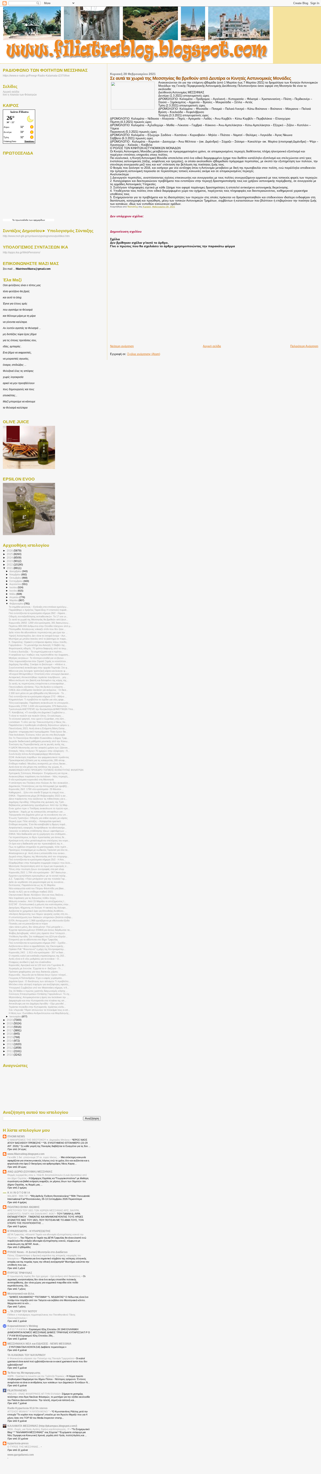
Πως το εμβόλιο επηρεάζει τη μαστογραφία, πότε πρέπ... (38, 847)
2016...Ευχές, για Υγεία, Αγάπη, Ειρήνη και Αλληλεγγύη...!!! (38, 1429)
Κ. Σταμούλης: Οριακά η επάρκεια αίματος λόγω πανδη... (38, 642)
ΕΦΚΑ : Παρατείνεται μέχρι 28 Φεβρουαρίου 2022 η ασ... (38, 795)
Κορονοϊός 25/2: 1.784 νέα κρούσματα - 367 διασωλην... (38, 872)
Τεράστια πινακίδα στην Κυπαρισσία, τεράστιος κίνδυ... (37, 1007)
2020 (10, 1019)
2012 (10, 1047)
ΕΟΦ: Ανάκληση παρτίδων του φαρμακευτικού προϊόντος (39, 757)
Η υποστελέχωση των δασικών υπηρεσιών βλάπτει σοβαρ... (41, 917)
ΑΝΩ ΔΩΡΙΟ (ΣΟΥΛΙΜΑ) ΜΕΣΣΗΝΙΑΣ (29, 1171)
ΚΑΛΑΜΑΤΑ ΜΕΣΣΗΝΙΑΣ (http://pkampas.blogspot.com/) (42, 1425)
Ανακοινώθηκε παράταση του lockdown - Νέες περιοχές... (39, 776)
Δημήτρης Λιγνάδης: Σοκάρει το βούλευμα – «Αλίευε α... (38, 664)
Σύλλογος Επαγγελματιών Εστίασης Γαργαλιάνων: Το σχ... (40, 994)
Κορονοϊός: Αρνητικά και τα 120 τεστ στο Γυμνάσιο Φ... (37, 965)
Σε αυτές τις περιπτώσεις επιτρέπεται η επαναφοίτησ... (37, 683)
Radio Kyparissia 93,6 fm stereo (27, 1408)
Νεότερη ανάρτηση (122, 346)
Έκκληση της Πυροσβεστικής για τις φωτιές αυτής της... (37, 744)
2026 (10, 550)
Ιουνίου (13, 590)
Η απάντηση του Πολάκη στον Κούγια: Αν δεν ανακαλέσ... (39, 782)
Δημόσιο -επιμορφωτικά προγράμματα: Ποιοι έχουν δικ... (38, 731)
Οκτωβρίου (15, 577)
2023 (10, 561)
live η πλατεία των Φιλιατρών (20, 94)
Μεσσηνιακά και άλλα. (21, 1293)
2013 (10, 1044)
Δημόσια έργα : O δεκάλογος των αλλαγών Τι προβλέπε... (40, 981)
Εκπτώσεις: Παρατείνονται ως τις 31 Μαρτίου (32, 885)
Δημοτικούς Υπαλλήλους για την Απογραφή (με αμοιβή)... (39, 786)
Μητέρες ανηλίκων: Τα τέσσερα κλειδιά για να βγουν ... (37, 658)
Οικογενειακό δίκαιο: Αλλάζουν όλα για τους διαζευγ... (37, 894)
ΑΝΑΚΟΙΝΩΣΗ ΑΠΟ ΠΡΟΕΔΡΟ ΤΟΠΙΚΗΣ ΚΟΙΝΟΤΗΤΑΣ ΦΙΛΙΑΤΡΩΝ (46, 770)
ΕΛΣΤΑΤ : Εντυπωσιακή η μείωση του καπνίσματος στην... (39, 904)
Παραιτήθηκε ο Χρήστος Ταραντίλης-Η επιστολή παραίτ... (38, 610)
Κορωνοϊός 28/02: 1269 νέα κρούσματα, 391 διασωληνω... (39, 622)
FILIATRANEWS (17, 1390)
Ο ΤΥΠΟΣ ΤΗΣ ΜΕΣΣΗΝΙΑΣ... (24, 1446)
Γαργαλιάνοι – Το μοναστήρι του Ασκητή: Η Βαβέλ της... (38, 645)
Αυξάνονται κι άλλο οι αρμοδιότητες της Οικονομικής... (37, 946)
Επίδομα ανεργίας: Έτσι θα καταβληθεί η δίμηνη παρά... (38, 824)
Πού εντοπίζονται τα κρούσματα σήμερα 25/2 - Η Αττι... (37, 859)
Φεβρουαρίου (16, 603)
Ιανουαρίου (15, 1016)
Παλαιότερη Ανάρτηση (304, 346)
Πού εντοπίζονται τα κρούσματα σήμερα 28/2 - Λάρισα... (38, 613)
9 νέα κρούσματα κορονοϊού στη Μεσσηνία (31, 779)
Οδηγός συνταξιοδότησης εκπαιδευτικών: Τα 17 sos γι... (38, 616)
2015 (10, 1037)
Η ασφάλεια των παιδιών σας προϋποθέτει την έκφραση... (39, 654)
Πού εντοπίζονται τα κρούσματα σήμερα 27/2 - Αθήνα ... (38, 696)
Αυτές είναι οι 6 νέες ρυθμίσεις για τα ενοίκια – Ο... (35, 958)
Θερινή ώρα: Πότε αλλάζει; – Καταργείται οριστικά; (35, 821)
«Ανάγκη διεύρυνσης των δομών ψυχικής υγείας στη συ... (39, 914)
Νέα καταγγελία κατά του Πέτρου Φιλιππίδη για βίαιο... (37, 888)
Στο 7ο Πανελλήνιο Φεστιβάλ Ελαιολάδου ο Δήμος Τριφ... (39, 738)
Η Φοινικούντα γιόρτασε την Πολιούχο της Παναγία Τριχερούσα (40, 1358)
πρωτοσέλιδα (21, 220)
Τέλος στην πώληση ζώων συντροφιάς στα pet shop (36, 869)
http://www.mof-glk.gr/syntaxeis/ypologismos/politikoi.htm (36, 236)
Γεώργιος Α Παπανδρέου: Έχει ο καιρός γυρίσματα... (36, 978)
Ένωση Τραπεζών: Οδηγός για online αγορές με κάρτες (38, 818)
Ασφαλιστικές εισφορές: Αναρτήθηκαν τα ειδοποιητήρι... (37, 827)
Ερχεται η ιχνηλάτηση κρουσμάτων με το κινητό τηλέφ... (38, 875)
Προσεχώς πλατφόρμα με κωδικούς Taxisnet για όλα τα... (39, 850)
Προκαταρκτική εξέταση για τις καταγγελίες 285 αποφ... (37, 760)
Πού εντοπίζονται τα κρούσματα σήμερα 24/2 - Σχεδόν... (38, 942)
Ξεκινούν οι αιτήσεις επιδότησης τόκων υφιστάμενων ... (38, 831)
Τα (13, 220)
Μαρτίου (14, 600)
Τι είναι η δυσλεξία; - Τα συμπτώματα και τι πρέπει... (36, 651)
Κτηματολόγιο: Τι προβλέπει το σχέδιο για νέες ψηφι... (37, 699)
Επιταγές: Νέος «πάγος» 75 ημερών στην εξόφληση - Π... (39, 751)
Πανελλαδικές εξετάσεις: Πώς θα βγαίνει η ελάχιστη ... (37, 687)
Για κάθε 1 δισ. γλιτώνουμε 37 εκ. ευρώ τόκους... (33, 1157)
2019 (10, 1023)
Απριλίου (14, 597)
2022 (10, 564)
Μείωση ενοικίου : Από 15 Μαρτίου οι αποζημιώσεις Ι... (37, 901)
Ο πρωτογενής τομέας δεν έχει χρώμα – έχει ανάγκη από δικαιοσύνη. (44, 1276)
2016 (10, 1033)
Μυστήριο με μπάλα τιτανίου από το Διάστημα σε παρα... (38, 638)
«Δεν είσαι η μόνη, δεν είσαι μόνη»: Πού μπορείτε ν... (36, 927)
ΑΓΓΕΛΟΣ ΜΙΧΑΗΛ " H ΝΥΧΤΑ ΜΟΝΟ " (28, 1411)
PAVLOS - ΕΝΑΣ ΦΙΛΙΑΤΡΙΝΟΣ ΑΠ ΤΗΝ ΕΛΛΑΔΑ (33, 1393)
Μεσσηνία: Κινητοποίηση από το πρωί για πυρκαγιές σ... (38, 866)
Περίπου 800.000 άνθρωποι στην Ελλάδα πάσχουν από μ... (40, 626)
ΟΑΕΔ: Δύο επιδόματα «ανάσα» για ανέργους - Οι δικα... (38, 690)
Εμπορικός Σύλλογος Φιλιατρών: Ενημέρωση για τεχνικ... (39, 773)
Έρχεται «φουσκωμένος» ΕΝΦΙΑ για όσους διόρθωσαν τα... (40, 930)
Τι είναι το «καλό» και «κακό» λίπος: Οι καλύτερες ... (36, 715)
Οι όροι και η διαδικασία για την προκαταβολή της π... (36, 843)
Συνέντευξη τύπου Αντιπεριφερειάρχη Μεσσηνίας (34, 754)
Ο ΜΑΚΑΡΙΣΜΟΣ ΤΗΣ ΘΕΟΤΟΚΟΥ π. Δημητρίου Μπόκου (38, 1139)
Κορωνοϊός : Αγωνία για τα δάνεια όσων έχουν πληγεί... (38, 974)
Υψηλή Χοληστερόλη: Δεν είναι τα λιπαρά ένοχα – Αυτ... (38, 635)
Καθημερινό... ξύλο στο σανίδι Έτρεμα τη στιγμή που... (37, 792)
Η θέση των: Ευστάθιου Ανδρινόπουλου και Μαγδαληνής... (40, 1013)
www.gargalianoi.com (20, 1454)
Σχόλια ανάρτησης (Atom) (143, 354)
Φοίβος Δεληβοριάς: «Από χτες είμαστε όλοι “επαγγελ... (38, 933)
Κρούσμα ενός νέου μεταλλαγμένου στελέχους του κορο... (39, 840)
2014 (10, 1040)
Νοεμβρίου (15, 574)
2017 (10, 1030)
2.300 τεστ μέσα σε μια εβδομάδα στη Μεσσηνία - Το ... (37, 693)
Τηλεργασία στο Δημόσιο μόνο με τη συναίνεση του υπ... (38, 814)
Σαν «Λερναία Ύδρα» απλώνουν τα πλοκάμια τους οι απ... (39, 1010)
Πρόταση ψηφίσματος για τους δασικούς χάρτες (33, 971)
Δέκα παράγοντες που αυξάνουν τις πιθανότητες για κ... (38, 798)
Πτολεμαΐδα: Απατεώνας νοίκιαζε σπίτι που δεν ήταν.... (37, 629)
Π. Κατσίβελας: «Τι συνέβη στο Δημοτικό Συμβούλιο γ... (38, 712)
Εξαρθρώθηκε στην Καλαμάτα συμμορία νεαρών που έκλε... (40, 862)
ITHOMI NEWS (16, 1136)
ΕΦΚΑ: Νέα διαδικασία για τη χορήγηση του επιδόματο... (38, 834)
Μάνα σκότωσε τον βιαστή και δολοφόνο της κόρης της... (38, 680)
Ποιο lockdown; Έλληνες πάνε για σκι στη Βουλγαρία (37, 734)
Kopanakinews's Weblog (22, 1325)
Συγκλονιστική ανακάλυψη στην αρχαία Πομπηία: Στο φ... (39, 667)
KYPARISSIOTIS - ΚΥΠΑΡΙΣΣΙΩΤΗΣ (28, 1231)
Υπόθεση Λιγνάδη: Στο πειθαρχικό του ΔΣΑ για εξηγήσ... (38, 936)
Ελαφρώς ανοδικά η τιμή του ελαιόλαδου (30, 962)
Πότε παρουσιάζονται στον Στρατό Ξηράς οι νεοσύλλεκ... (38, 661)
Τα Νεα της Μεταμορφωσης (23, 1372)
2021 (10, 568)
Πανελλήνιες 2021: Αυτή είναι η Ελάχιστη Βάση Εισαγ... (38, 728)
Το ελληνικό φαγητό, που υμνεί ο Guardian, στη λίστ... (37, 718)
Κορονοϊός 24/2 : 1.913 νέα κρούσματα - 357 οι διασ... (37, 952)
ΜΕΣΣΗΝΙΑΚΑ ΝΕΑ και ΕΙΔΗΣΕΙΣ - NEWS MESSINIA (39, 1343)
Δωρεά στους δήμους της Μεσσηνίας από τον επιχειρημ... (39, 856)
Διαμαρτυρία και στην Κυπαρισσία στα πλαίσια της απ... (37, 1000)
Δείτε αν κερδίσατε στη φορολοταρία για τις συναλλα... (37, 882)
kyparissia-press (18, 1443)
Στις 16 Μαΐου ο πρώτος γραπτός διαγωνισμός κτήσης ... (38, 991)
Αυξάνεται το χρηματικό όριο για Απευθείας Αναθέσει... (37, 911)
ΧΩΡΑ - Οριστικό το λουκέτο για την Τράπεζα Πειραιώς (36, 1376)
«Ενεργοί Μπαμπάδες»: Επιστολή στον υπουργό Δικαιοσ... (40, 674)
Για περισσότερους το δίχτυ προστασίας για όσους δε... (37, 837)
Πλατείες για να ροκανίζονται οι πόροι (28, 923)
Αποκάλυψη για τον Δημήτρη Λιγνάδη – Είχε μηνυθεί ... (37, 1003)
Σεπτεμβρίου (16, 581)
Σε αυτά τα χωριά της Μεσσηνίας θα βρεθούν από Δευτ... (38, 619)
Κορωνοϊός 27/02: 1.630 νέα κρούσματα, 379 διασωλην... (39, 706)
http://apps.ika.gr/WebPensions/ (21, 252)
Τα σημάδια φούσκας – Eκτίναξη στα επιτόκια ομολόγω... (38, 607)
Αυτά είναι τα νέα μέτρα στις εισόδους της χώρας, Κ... (36, 767)
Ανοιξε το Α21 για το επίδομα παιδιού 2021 (31, 891)
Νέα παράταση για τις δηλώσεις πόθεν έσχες (32, 898)
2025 (10, 554)
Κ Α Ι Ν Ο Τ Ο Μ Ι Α (18, 1192)
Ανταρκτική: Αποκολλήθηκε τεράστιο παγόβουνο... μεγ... (38, 677)
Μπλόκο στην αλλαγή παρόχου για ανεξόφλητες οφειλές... (39, 984)
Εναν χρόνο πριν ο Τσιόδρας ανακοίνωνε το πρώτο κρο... (39, 808)
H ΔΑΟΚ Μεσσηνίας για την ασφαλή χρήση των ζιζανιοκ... (39, 747)
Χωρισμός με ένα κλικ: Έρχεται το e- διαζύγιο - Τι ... (36, 968)
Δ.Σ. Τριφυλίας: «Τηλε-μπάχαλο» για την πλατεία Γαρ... (38, 878)
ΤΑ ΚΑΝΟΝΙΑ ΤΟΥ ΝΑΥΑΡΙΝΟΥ (26, 1355)
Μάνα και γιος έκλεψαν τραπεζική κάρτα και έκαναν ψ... (38, 671)
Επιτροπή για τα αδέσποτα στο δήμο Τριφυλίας (33, 939)
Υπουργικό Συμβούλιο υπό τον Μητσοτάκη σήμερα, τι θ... (39, 987)
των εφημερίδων (36, 220)
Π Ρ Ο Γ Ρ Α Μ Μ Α (17, 1329)
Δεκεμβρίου (15, 571)
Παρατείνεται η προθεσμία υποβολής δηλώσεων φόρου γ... (40, 725)
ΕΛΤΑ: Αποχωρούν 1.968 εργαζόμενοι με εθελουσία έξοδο (39, 920)
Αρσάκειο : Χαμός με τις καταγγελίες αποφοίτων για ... (37, 811)
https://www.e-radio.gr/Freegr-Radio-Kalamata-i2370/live (36, 75)
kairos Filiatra (19, 111)
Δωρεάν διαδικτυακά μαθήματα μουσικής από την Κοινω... (39, 741)
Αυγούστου (15, 584)
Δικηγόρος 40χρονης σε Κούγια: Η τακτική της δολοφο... (38, 907)
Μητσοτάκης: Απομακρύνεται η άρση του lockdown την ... (39, 997)
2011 (10, 1051)
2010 (10, 1054)
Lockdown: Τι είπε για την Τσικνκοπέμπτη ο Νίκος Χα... (38, 722)
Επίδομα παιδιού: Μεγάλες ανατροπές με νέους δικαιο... (38, 763)
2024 (10, 557)
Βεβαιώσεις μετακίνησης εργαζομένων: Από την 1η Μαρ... (39, 805)
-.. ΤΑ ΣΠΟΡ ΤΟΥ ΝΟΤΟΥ (22, 1311)
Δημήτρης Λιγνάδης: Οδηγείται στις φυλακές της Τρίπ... (37, 802)
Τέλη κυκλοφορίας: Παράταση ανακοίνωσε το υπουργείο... (39, 702)
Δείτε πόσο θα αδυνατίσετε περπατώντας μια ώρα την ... (38, 632)
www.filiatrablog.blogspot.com (26, 1153)
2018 (10, 1026)
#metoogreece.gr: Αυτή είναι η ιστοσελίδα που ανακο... (37, 853)
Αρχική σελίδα (212, 346)
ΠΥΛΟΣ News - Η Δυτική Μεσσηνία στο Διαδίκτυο (37, 1252)
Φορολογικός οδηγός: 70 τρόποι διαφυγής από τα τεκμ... (38, 648)
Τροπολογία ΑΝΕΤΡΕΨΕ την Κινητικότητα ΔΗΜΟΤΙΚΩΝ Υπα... (42, 709)
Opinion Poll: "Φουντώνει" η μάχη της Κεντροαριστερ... (37, 949)
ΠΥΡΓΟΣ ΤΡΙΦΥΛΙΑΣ (19, 1272)
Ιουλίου (13, 587)
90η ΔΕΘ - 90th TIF (18, 1196)
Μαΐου (12, 594)
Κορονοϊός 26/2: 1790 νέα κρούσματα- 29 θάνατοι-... (36, 789)
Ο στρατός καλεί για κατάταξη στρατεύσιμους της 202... (37, 955)
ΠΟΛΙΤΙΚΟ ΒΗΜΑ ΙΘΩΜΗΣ (23, 1207)
